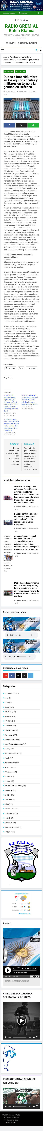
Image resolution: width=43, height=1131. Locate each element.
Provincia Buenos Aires (13, 786)
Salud (7, 804)
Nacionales (20, 71)
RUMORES (8, 800)
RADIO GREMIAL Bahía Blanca (21, 28)
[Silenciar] (34, 1037)
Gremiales (8, 735)
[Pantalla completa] (37, 1037)
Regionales (9, 790)
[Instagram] (18, 675)
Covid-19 (8, 707)
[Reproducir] (6, 1037)
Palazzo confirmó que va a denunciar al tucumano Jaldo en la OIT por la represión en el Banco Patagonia (25, 519)
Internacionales (10, 740)
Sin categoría (9, 809)
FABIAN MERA (10, 91)
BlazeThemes (10, 1122)
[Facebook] (12, 675)
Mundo (7, 758)
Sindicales (8, 814)
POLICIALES (9, 772)
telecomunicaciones (12, 827)
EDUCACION (9, 730)
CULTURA (8, 712)
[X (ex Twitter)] (24, 675)
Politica (7, 776)
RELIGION (8, 795)
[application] (21, 1021)
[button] (21, 1020)
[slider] (19, 1037)
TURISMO (8, 832)
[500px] (30, 675)
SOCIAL (7, 818)
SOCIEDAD (8, 823)
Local (7, 749)
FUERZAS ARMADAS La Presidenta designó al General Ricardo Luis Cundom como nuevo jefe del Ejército (30, 399)
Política (7, 781)
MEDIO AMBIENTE (11, 753)
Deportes (8, 716)
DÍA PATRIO (9, 721)
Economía (8, 726)
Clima (7, 703)
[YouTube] (5, 675)
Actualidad (8, 71)
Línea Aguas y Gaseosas (14, 744)
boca (6, 698)
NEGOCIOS (9, 767)
